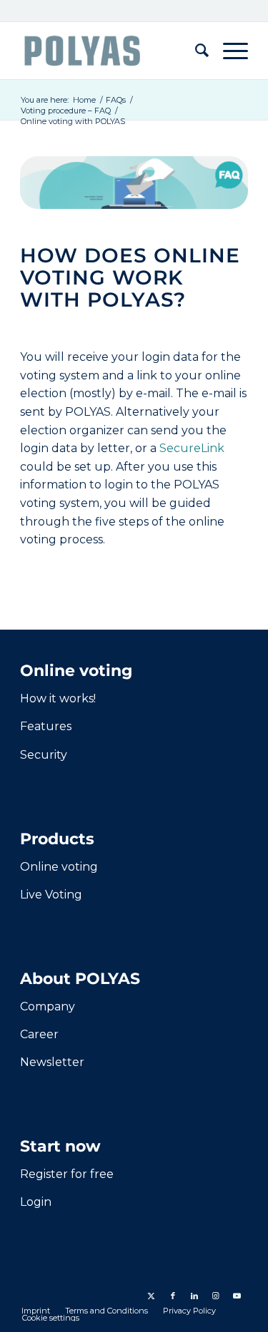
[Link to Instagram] (216, 1295)
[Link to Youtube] (237, 1295)
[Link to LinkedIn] (194, 1295)
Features (45, 726)
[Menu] (228, 50)
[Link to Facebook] (173, 1295)
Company (47, 1006)
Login (35, 1202)
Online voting (59, 867)
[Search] (195, 50)
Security (43, 755)
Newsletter (52, 1062)
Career (39, 1034)
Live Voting (51, 894)
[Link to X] (151, 1295)
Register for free (67, 1174)
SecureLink (191, 448)
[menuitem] (195, 50)
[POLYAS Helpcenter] (111, 50)
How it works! (58, 698)
